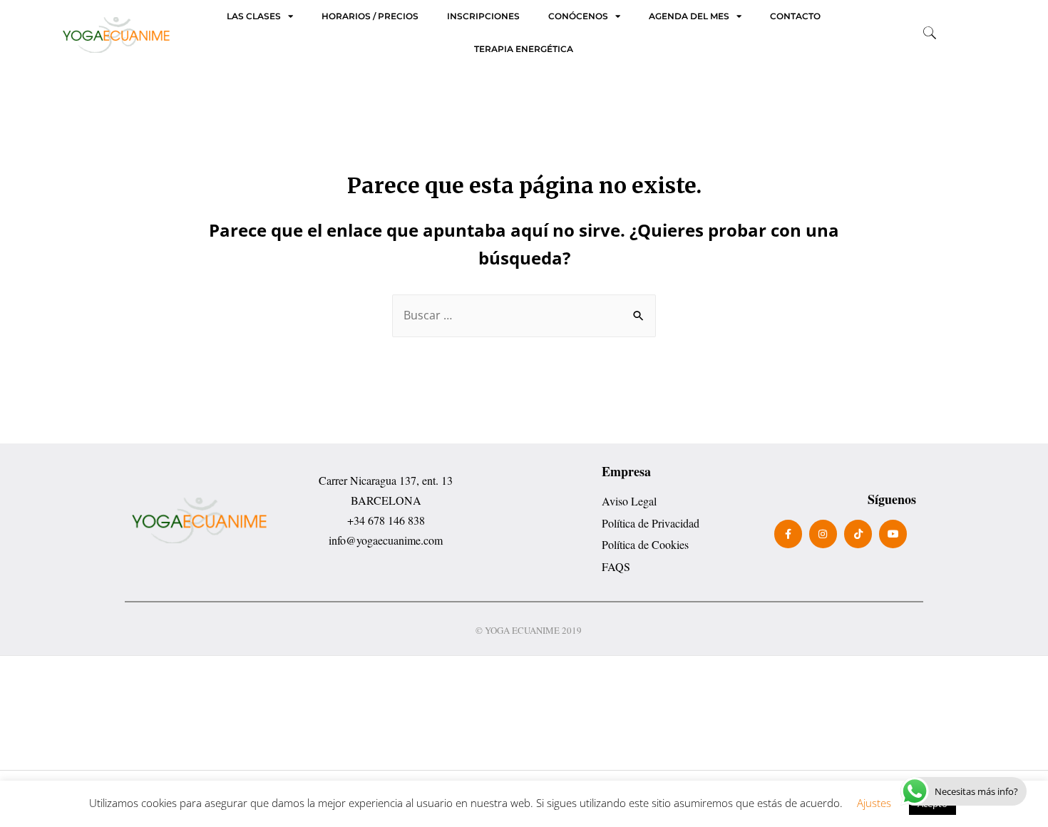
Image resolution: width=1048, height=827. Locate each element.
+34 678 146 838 (386, 520)
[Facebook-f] (788, 534)
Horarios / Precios (370, 16)
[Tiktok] (858, 534)
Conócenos (578, 16)
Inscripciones (483, 16)
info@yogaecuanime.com (386, 540)
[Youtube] (893, 534)
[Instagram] (823, 534)
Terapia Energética (523, 49)
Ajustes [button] (874, 803)
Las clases (254, 16)
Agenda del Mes (689, 16)
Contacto (795, 16)
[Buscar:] (524, 315)
